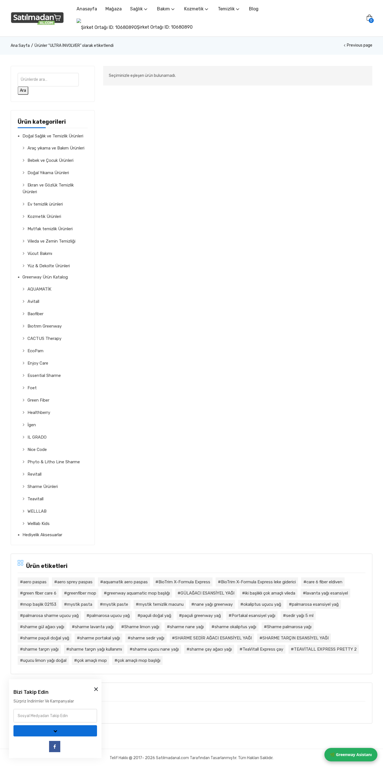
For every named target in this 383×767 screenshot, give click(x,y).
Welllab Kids (38, 523)
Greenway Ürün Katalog (45, 277)
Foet (32, 387)
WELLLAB (37, 511)
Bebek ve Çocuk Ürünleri (50, 160)
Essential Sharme (44, 375)
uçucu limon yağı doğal (44, 660)
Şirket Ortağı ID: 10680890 (165, 27)
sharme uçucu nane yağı (156, 649)
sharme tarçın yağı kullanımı (95, 649)
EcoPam (35, 350)
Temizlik (227, 8)
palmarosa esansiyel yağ (315, 604)
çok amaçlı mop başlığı (138, 660)
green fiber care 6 (39, 593)
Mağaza (113, 8)
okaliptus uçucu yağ (262, 604)
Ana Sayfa (20, 45)
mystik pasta (79, 604)
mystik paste (115, 604)
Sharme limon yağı (141, 626)
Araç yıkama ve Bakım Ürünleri (55, 148)
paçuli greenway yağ (201, 615)
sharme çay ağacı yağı (211, 649)
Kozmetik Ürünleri (44, 216)
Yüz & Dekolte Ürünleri (48, 265)
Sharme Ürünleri (42, 486)
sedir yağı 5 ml (299, 615)
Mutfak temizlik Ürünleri (50, 228)
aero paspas (35, 581)
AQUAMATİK (39, 289)
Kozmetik (194, 8)
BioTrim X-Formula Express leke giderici (258, 581)
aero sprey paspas (75, 581)
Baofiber (35, 313)
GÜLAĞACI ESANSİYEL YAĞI (207, 593)
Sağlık (137, 8)
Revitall (34, 474)
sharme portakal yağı (100, 638)
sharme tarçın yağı (41, 649)
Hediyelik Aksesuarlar (42, 534)
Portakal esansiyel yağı (253, 615)
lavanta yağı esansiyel (327, 593)
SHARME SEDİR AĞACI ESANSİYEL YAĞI (213, 638)
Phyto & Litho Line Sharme (53, 461)
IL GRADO (37, 437)
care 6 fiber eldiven (324, 581)
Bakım (164, 8)
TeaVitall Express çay (263, 649)
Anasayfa (87, 8)
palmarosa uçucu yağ (109, 615)
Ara (23, 90)
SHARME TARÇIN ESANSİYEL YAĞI (295, 638)
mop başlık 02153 (39, 604)
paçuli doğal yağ (155, 615)
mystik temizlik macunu (161, 604)
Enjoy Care (37, 363)
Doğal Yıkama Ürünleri (48, 172)
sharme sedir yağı (147, 638)
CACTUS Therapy (44, 338)
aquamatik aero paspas (125, 581)
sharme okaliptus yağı (235, 626)
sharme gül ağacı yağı (43, 626)
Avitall (33, 301)
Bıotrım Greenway (44, 326)
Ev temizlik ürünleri (45, 204)
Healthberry (38, 412)
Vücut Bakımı (39, 253)
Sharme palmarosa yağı (289, 626)
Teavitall (35, 498)
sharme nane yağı (187, 626)
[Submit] (55, 730)
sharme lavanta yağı (94, 626)
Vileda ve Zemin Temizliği (51, 241)
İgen (31, 424)
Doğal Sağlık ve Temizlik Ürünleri (52, 136)
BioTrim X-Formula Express (184, 581)
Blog (254, 8)
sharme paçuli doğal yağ (46, 638)
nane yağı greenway (213, 604)
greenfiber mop (81, 593)
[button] (369, 18)
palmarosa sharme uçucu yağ (51, 615)
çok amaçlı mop (92, 660)
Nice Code (37, 449)
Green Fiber (38, 400)
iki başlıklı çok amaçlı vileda (270, 593)
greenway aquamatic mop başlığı (138, 593)
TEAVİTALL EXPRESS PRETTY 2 (325, 649)
